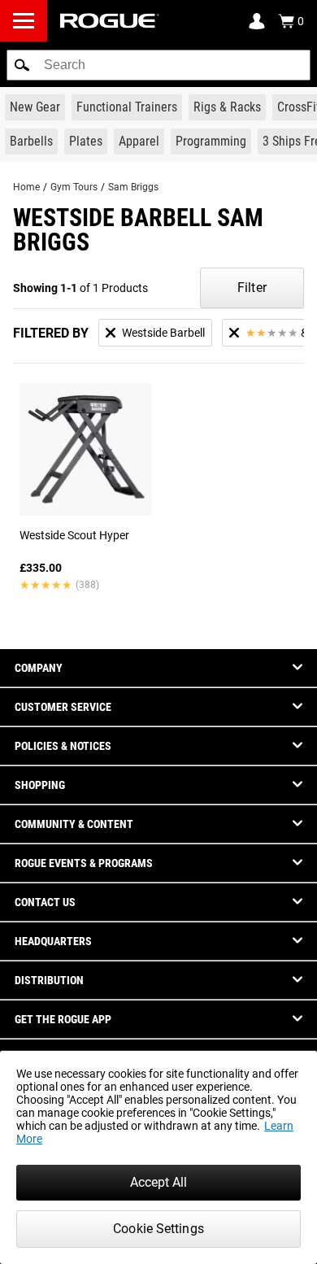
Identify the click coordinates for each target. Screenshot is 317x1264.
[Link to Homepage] (109, 20)
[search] (158, 65)
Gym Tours (74, 187)
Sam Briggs (133, 187)
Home (26, 187)
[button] (22, 65)
